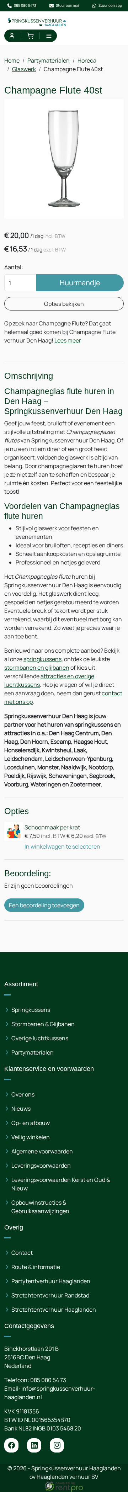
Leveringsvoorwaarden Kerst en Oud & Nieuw (60, 1184)
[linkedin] (34, 1445)
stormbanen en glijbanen (36, 667)
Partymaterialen (48, 60)
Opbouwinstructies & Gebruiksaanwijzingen (40, 1207)
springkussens (42, 659)
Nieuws (21, 1109)
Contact (22, 1253)
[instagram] (57, 1445)
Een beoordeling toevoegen (44, 905)
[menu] (49, 35)
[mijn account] (12, 35)
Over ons (22, 1094)
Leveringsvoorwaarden (41, 1165)
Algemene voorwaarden (42, 1151)
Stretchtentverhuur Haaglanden (53, 1309)
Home (12, 60)
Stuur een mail (67, 5)
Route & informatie (35, 1267)
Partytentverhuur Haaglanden (50, 1281)
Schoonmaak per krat (52, 827)
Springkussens (30, 1010)
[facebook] (11, 1445)
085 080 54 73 (48, 1380)
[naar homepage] (37, 22)
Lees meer (67, 340)
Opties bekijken (64, 304)
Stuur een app (110, 5)
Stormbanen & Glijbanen (43, 1024)
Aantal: (13, 267)
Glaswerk (24, 69)
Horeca (87, 60)
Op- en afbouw (30, 1123)
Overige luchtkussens (39, 1038)
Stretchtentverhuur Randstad (50, 1295)
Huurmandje (80, 282)
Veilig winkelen (30, 1137)
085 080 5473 (25, 5)
